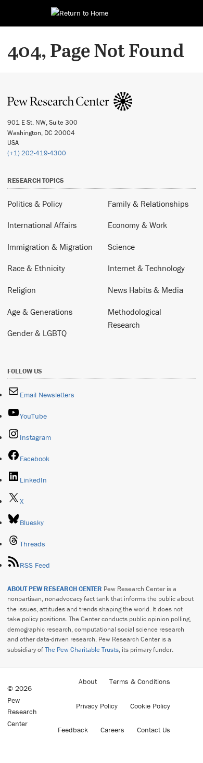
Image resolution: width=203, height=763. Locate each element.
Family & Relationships (148, 203)
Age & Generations (39, 311)
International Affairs (42, 225)
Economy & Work (137, 225)
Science (121, 247)
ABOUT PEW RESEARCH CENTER (54, 588)
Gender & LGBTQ (37, 333)
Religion (21, 290)
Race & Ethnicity (36, 268)
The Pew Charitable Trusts (82, 649)
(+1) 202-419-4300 (36, 153)
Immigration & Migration (50, 247)
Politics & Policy (34, 203)
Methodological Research (134, 318)
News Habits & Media (145, 290)
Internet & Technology (146, 268)
